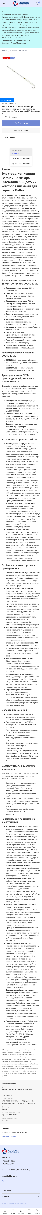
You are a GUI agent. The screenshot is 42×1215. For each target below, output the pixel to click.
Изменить (15, 153)
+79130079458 (8, 1164)
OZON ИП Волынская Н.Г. (20, 51)
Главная (5, 51)
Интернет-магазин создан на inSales (14, 1204)
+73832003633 (8, 1161)
